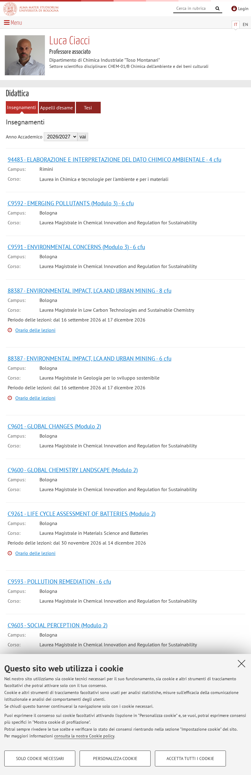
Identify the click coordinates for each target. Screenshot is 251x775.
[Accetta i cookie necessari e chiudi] (241, 663)
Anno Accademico (24, 137)
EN (245, 24)
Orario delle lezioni (35, 330)
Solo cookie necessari (40, 758)
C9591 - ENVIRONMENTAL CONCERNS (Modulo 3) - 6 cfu (76, 247)
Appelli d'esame (56, 108)
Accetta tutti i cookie (190, 758)
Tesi (88, 108)
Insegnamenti (21, 107)
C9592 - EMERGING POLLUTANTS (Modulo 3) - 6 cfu (71, 203)
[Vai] (217, 8)
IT (236, 24)
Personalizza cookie (115, 758)
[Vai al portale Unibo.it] (31, 9)
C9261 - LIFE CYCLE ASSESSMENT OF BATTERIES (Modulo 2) (81, 513)
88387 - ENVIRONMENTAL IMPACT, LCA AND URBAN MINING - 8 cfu (89, 290)
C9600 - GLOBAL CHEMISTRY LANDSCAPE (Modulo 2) (73, 470)
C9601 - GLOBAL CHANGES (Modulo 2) (54, 426)
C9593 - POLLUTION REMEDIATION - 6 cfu (59, 581)
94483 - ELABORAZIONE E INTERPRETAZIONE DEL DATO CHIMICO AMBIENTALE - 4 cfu (114, 159)
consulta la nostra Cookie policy (84, 736)
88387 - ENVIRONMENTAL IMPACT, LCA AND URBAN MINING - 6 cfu (89, 358)
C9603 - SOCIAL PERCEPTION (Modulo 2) (57, 625)
